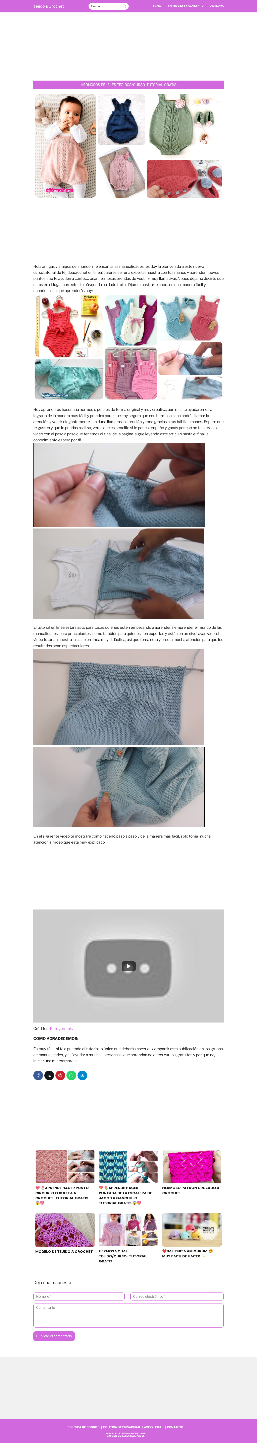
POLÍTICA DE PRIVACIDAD (121, 1427)
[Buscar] (124, 6)
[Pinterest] (60, 1075)
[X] (49, 1075)
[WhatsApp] (71, 1075)
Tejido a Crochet (48, 6)
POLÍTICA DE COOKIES (83, 1427)
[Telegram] (82, 1075)
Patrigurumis (61, 1028)
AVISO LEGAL (153, 1427)
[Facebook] (38, 1075)
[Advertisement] (128, 46)
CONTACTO (175, 1427)
